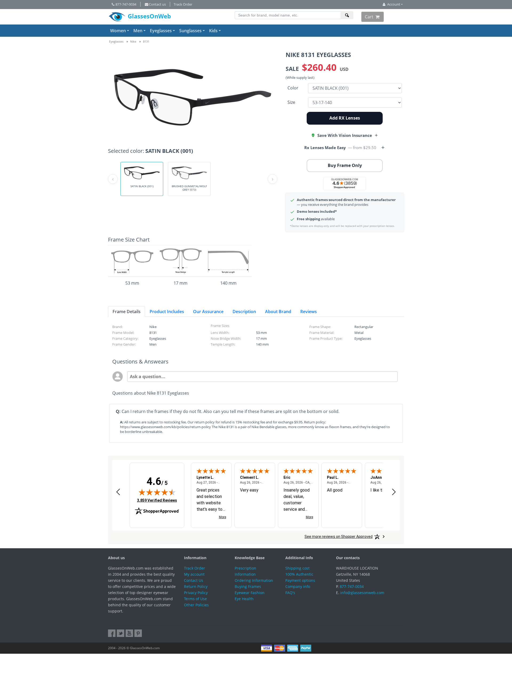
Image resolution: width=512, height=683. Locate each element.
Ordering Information (254, 580)
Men (137, 31)
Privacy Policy (196, 592)
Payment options (300, 580)
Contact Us (193, 580)
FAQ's (290, 592)
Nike (133, 41)
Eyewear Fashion (250, 592)
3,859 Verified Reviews (157, 500)
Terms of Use (195, 598)
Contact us (157, 4)
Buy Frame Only (345, 165)
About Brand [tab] (278, 311)
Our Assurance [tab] (208, 311)
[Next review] (394, 492)
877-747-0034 (125, 4)
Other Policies (196, 604)
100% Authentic (299, 574)
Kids (213, 31)
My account (194, 574)
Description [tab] (244, 311)
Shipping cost (297, 568)
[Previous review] (118, 492)
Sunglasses (190, 31)
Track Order (183, 4)
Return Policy (195, 586)
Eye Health (244, 598)
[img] (157, 492)
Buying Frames (248, 586)
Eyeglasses (161, 31)
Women (118, 31)
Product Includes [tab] (167, 311)
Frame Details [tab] (127, 311)
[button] (344, 135)
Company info (297, 586)
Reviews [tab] (308, 311)
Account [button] (393, 4)
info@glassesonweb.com (362, 592)
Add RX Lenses (344, 118)
